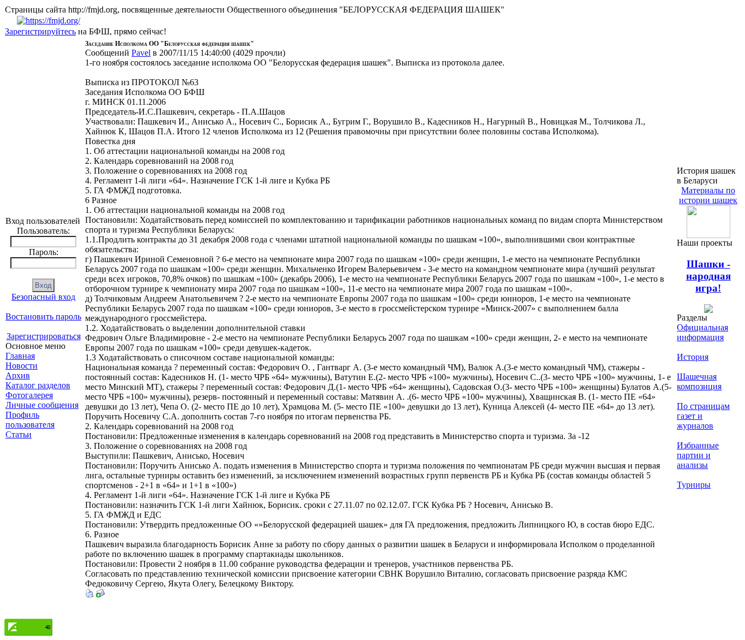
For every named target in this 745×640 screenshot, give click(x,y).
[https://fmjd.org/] (48, 20)
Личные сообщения (42, 405)
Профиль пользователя (30, 419)
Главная (20, 355)
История (692, 357)
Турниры (694, 484)
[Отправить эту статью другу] (100, 594)
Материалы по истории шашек (708, 195)
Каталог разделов (37, 385)
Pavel (141, 52)
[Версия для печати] (89, 594)
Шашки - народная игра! (708, 276)
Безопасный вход (43, 296)
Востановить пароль (43, 316)
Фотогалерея (29, 395)
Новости (21, 365)
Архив (17, 375)
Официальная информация (702, 332)
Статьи (18, 434)
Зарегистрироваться (44, 336)
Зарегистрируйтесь (40, 31)
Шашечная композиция (699, 381)
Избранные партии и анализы (698, 455)
